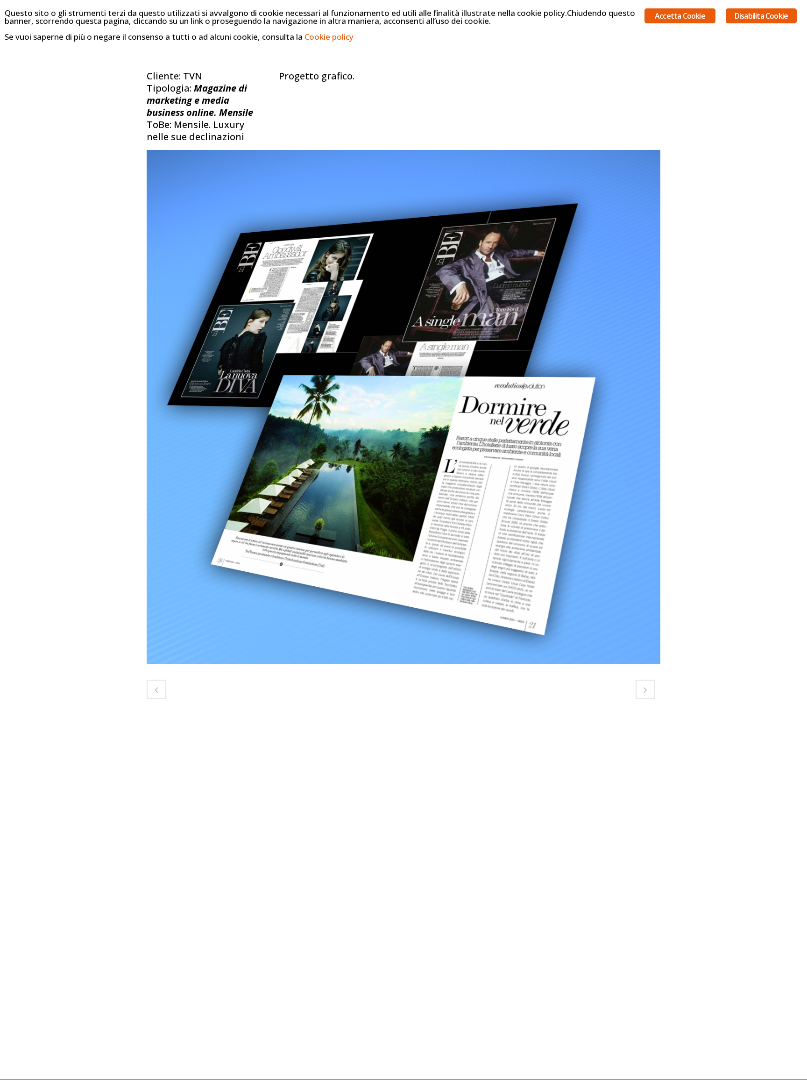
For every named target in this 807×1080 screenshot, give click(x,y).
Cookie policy (329, 36)
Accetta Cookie (680, 16)
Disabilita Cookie (761, 16)
